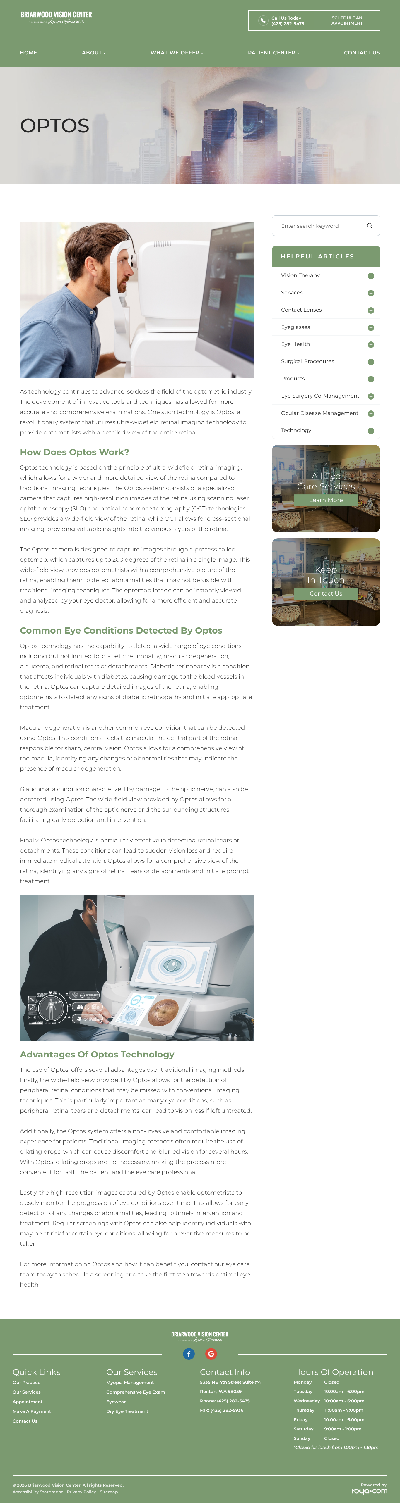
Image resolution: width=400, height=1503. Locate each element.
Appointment (27, 1401)
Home (28, 53)
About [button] (92, 53)
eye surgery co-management (320, 396)
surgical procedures (307, 361)
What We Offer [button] (175, 53)
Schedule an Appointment (347, 20)
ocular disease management (319, 413)
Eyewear (116, 1401)
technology (296, 430)
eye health (295, 344)
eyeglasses (295, 327)
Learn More (326, 500)
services (292, 292)
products (293, 378)
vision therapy (300, 275)
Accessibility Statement (38, 1492)
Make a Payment (32, 1411)
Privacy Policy (81, 1492)
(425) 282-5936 (227, 1410)
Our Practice (26, 1382)
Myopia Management (130, 1382)
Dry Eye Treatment (127, 1411)
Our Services (27, 1392)
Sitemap (109, 1492)
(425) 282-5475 (287, 23)
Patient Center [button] (271, 53)
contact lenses (301, 310)
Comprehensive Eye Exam (135, 1392)
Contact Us (362, 53)
